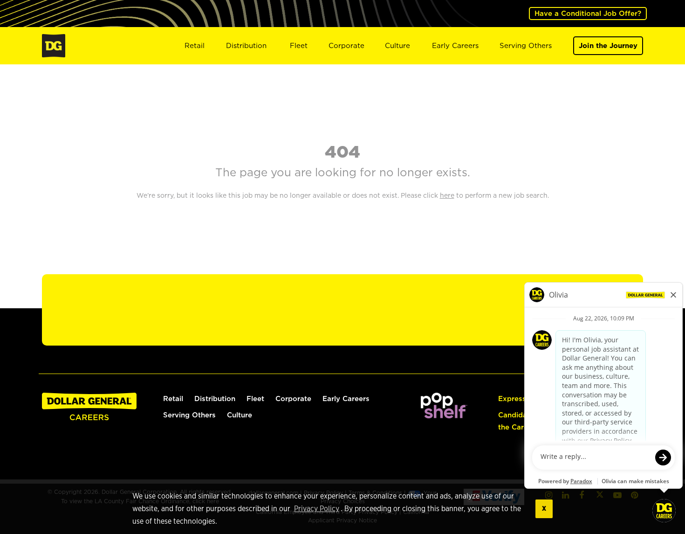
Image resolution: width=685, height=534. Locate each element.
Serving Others (526, 45)
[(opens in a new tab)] (444, 405)
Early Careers (455, 45)
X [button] (544, 508)
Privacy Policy (316, 509)
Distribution (246, 45)
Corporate (346, 45)
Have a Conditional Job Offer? (587, 13)
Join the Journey (608, 45)
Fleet (299, 45)
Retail (195, 45)
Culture (397, 45)
